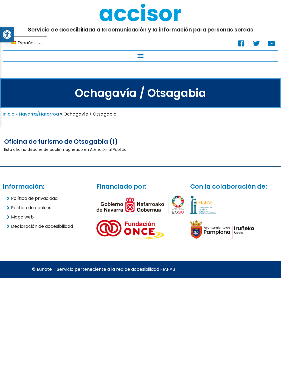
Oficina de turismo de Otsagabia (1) (61, 141)
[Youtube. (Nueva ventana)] (271, 43)
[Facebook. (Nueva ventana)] (241, 43)
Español (25, 43)
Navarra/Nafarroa (39, 114)
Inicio (9, 114)
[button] (140, 56)
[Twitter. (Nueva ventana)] (256, 43)
